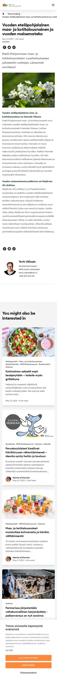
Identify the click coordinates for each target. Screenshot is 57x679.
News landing (14, 14)
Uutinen (5, 41)
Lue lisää (9, 650)
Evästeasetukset (28, 673)
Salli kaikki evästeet (28, 658)
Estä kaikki (28, 665)
